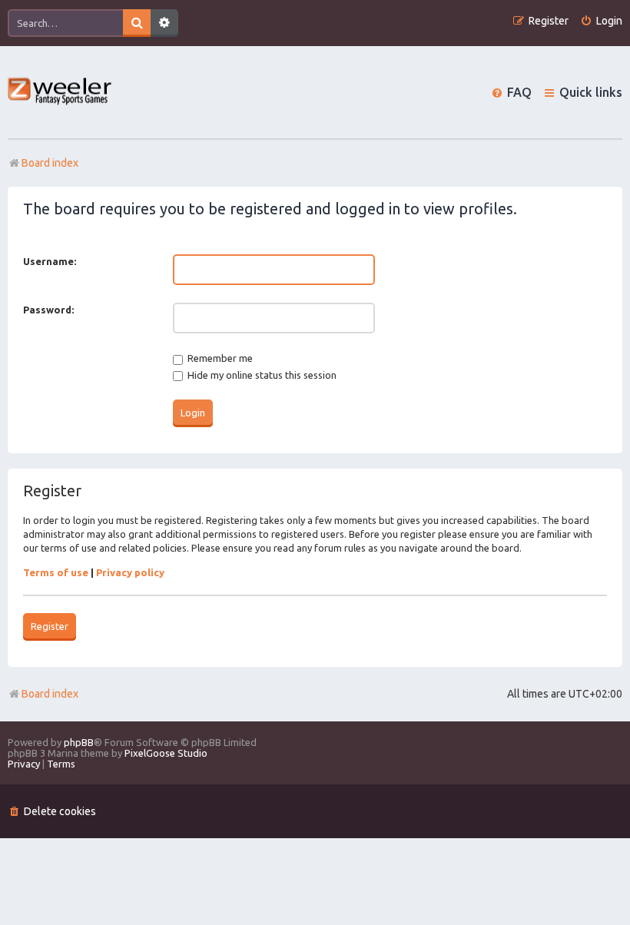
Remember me (219, 358)
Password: (48, 309)
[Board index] (60, 93)
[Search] (137, 23)
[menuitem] (601, 21)
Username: (49, 261)
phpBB (79, 742)
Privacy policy (130, 572)
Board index (50, 694)
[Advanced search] (164, 23)
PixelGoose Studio (165, 753)
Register (49, 626)
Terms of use (55, 572)
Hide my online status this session (261, 375)
